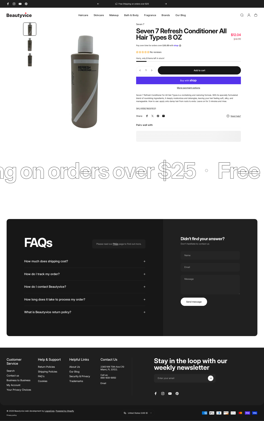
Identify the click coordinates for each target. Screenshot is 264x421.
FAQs (115, 244)
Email (103, 383)
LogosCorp (50, 411)
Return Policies (46, 366)
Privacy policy (12, 415)
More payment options (188, 87)
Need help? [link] (236, 116)
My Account (13, 384)
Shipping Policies (47, 371)
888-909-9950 (108, 377)
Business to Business (18, 380)
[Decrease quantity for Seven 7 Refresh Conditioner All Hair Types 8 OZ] (139, 70)
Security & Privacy (79, 376)
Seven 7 (140, 24)
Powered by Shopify (65, 411)
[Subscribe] (210, 378)
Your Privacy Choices (19, 389)
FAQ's (41, 376)
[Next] (166, 4)
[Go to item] (29, 29)
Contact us (13, 375)
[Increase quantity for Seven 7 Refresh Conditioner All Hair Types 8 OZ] (152, 70)
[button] (142, 52)
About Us (74, 366)
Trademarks (76, 381)
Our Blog (74, 371)
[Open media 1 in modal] (83, 82)
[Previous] (98, 4)
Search (11, 370)
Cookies (42, 381)
